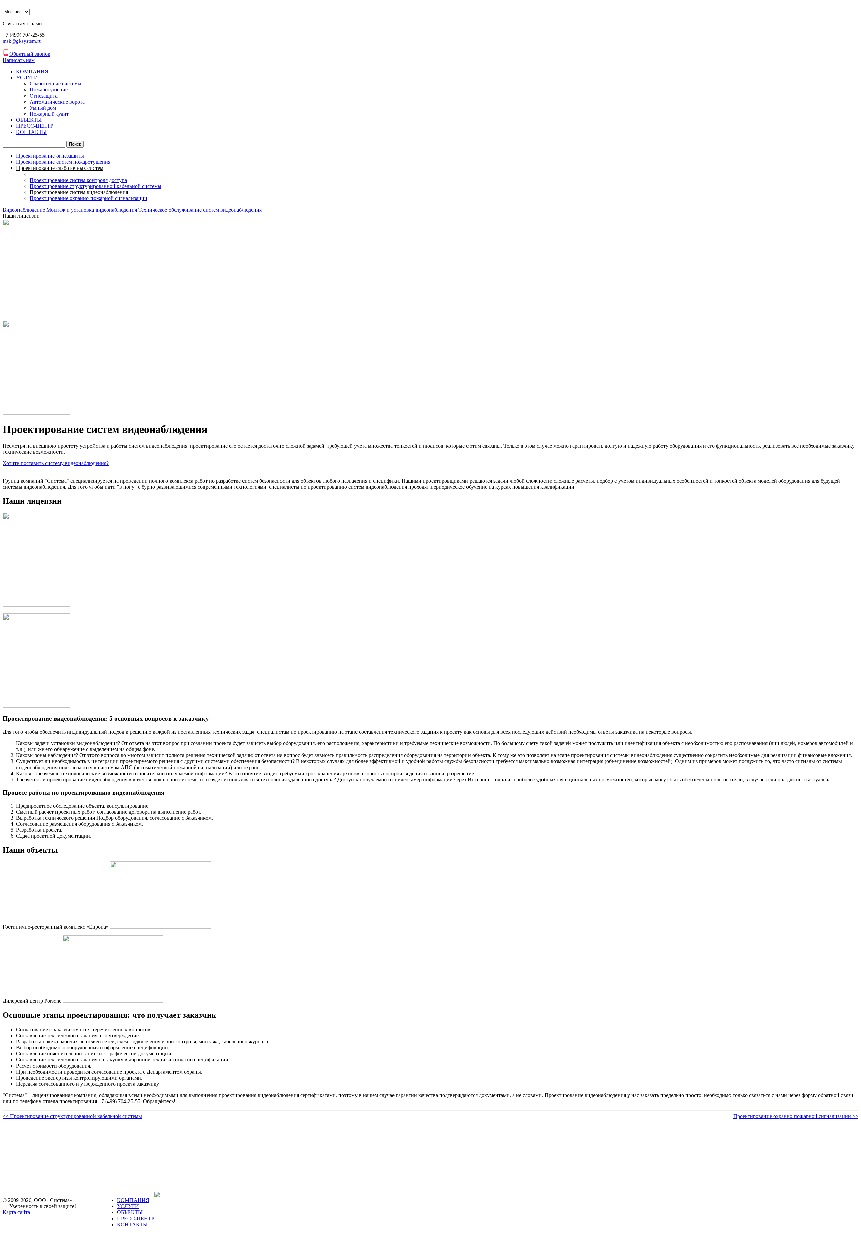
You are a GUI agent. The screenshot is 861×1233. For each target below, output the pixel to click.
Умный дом (43, 108)
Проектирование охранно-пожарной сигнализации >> (795, 1116)
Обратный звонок (29, 54)
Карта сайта (16, 1212)
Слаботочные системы (55, 83)
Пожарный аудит (49, 114)
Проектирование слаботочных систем (59, 168)
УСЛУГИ (27, 77)
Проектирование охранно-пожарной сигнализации (88, 198)
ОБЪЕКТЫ (29, 120)
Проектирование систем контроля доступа (78, 180)
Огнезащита (44, 96)
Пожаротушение (49, 89)
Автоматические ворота (57, 102)
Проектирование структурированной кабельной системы (95, 186)
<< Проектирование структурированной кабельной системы (72, 1116)
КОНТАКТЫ (31, 132)
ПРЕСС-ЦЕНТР (34, 126)
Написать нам (19, 60)
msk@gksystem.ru (22, 41)
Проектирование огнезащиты (50, 156)
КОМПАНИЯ (32, 71)
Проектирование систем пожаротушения (63, 162)
